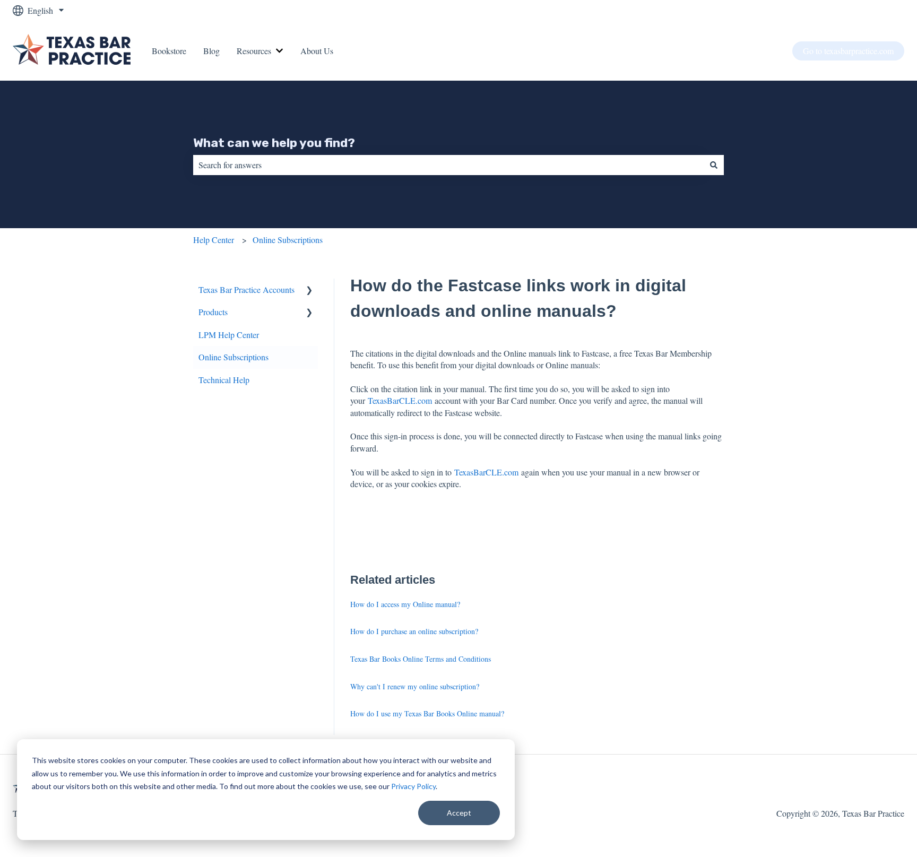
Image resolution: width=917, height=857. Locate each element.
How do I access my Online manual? (405, 604)
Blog (211, 50)
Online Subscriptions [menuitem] (233, 356)
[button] (309, 290)
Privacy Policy (413, 786)
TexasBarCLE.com (400, 400)
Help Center (213, 239)
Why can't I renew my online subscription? (414, 686)
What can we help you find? (274, 142)
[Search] (714, 165)
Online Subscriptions (288, 239)
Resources (254, 50)
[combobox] (448, 165)
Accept (459, 812)
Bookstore (169, 50)
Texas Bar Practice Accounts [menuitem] (246, 289)
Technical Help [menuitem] (223, 379)
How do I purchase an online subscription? (414, 631)
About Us (316, 50)
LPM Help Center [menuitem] (228, 334)
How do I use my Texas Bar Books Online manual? (427, 713)
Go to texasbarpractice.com (848, 50)
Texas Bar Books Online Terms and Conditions (420, 659)
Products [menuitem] (213, 311)
